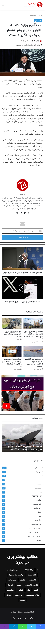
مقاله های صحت (36, 528)
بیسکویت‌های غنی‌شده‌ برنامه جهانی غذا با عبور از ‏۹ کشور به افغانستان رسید (12, 363)
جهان (40, 476)
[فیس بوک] (24, 212)
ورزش (39, 512)
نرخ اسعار (38, 520)
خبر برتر (39, 472)
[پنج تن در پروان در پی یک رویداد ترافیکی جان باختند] (12, 323)
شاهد (37, 41)
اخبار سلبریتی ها (36, 532)
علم (40, 516)
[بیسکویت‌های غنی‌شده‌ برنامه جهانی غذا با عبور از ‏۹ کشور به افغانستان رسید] (12, 351)
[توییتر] (20, 212)
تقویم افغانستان (36, 524)
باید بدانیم (38, 508)
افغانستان (33, 15)
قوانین (39, 500)
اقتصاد (39, 484)
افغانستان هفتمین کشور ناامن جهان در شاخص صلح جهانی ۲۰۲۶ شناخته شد (33, 335)
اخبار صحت (37, 504)
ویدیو (39, 540)
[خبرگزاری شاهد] (33, 5)
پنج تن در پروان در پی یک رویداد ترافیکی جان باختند (13, 334)
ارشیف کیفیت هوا (35, 536)
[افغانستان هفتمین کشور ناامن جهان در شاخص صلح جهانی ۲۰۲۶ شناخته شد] (33, 323)
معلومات (38, 488)
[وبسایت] (27, 212)
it (41, 492)
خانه (39, 15)
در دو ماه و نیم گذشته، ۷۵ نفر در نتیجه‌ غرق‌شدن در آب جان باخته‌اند (34, 363)
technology (37, 496)
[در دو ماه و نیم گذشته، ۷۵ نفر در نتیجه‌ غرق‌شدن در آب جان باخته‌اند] (33, 351)
